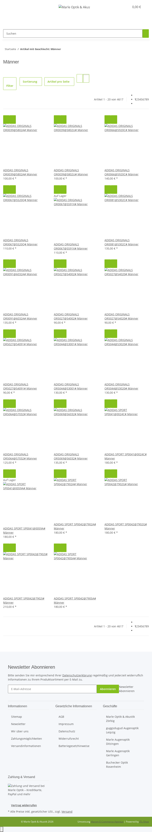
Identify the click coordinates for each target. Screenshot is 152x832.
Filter (9, 86)
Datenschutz (67, 731)
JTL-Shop (144, 821)
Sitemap (16, 717)
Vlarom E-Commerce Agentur (107, 821)
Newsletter (18, 724)
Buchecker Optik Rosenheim (117, 765)
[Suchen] (145, 33)
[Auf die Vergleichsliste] (6, 119)
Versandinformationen (26, 746)
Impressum (66, 724)
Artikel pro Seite (58, 81)
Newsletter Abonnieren (127, 689)
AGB (61, 717)
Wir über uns (19, 731)
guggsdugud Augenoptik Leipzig (122, 730)
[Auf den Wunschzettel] (13, 119)
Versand (67, 811)
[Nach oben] (1, 829)
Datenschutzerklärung (77, 675)
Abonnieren (108, 689)
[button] (119, 7)
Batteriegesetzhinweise (74, 746)
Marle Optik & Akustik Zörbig (120, 719)
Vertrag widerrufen (24, 805)
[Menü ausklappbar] (8, 7)
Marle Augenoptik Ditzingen (118, 742)
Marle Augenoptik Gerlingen (118, 753)
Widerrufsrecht (69, 738)
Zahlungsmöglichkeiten (26, 738)
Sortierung (30, 81)
